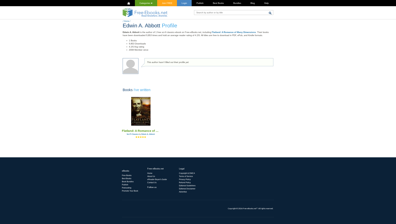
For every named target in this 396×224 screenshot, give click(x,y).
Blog (252, 3)
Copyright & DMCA (187, 173)
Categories (145, 3)
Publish (200, 3)
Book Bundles (128, 182)
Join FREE (167, 3)
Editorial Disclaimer (187, 189)
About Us (151, 176)
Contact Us (152, 182)
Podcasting (126, 188)
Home (126, 21)
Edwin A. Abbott (148, 134)
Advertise (183, 192)
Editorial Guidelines (187, 186)
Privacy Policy (185, 179)
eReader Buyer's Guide (157, 179)
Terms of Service (186, 176)
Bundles (237, 3)
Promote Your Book (130, 191)
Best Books (218, 3)
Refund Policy (185, 182)
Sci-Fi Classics (133, 134)
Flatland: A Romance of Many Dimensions (234, 32)
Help (266, 3)
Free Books (126, 175)
